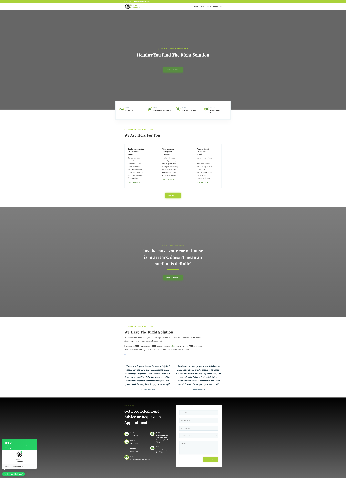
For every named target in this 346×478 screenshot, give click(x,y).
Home (196, 6)
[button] (19, 457)
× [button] (35, 440)
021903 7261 (134, 436)
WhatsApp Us (206, 6)
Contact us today (173, 70)
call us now (133, 182)
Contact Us (217, 6)
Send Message (210, 459)
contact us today (173, 277)
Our (173, 346)
